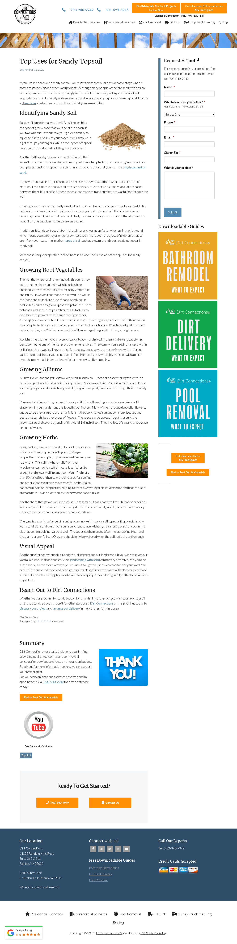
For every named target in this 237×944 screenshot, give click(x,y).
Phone (169, 122)
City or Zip (172, 152)
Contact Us (112, 802)
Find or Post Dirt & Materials (41, 697)
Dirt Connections (25, 14)
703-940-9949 (82, 10)
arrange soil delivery (66, 608)
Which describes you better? (184, 102)
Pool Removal (98, 880)
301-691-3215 (117, 10)
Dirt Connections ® (109, 933)
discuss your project (33, 608)
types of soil (72, 240)
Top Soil (26, 755)
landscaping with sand (85, 560)
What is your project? (178, 167)
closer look (29, 103)
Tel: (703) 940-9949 (171, 848)
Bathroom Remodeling (104, 868)
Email (169, 137)
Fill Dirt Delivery (100, 874)
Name (169, 87)
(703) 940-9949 (59, 802)
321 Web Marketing (154, 933)
